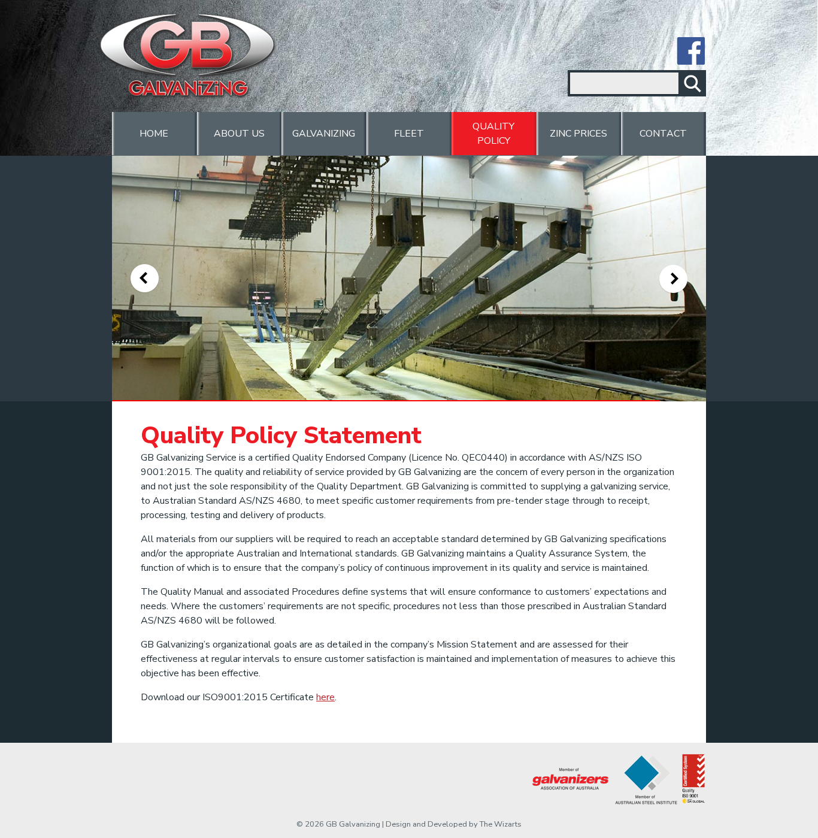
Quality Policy (493, 133)
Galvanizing (323, 133)
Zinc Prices (578, 133)
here (325, 697)
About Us (239, 133)
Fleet (409, 133)
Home (154, 133)
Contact (663, 133)
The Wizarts (501, 824)
